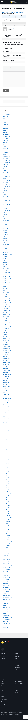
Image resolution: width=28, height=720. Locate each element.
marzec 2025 (6, 148)
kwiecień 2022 (6, 218)
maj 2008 (5, 551)
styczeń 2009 (6, 535)
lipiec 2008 (5, 547)
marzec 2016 (6, 364)
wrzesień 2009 (6, 519)
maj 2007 (5, 573)
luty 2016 (5, 366)
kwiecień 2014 (6, 410)
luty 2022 (5, 222)
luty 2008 (5, 557)
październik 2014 (7, 398)
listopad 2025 (6, 132)
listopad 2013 (6, 420)
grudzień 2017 (6, 322)
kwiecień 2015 (6, 386)
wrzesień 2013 (6, 424)
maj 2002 (5, 625)
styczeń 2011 (6, 488)
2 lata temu (11, 16)
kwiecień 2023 (6, 194)
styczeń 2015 (6, 392)
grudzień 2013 (6, 418)
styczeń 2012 (6, 464)
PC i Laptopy (17, 667)
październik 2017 (7, 326)
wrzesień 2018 (6, 304)
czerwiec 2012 (6, 454)
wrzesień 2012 (6, 448)
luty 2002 (5, 629)
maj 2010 (5, 504)
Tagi (21, 714)
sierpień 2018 (6, 306)
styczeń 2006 (6, 583)
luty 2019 (5, 294)
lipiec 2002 (5, 621)
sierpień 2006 (6, 579)
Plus (2, 685)
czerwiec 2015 (6, 382)
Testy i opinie (17, 656)
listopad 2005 (6, 585)
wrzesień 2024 (6, 160)
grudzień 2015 (6, 370)
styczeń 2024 (6, 176)
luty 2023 (5, 198)
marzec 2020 (6, 268)
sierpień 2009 (6, 522)
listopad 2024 (6, 156)
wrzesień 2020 (6, 256)
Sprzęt (17, 653)
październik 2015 (7, 374)
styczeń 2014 (6, 416)
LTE (2, 690)
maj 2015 (5, 384)
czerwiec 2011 (6, 478)
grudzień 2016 (6, 346)
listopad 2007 (6, 563)
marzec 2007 (6, 575)
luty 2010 (5, 510)
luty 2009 (5, 533)
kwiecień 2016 (6, 362)
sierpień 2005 (6, 591)
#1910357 (22, 25)
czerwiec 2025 (6, 142)
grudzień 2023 (6, 178)
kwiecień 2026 (6, 122)
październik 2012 (7, 446)
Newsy (3, 653)
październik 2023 (7, 182)
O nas (2, 714)
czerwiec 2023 (6, 190)
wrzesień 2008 (6, 543)
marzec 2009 (6, 531)
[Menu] (2, 1)
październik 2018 (7, 302)
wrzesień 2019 (6, 280)
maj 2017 (5, 336)
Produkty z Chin (18, 672)
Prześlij (6, 90)
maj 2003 (5, 609)
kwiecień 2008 (6, 553)
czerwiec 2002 (6, 623)
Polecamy (3, 658)
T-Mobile (3, 683)
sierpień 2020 (6, 258)
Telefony (16, 658)
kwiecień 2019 (6, 290)
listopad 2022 (6, 204)
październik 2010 (7, 494)
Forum (7, 12)
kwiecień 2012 (6, 458)
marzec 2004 (6, 603)
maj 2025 (5, 144)
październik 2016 (7, 350)
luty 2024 (5, 174)
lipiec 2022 (5, 212)
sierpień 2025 (6, 138)
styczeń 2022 (6, 224)
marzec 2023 (6, 196)
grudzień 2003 (6, 605)
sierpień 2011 (6, 474)
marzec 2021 (6, 244)
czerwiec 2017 (6, 334)
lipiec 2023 (5, 188)
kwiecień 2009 (6, 529)
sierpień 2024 (6, 162)
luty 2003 (5, 611)
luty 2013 (5, 438)
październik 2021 (7, 230)
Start (3, 12)
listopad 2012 (6, 444)
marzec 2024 (6, 172)
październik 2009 (7, 518)
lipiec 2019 (5, 284)
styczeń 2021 (6, 248)
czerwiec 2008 (6, 549)
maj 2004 (5, 601)
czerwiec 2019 (6, 286)
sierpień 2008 (6, 545)
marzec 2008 (6, 555)
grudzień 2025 (6, 130)
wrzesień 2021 (6, 232)
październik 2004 (7, 597)
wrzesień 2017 (6, 328)
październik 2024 (7, 158)
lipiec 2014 (5, 404)
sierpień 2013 (6, 426)
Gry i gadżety (19, 12)
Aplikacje (3, 704)
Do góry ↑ (3, 718)
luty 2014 (5, 414)
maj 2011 (5, 480)
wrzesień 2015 (6, 376)
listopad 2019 (6, 276)
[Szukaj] (25, 1)
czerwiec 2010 (6, 502)
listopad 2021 (6, 228)
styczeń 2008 (6, 559)
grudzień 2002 (6, 613)
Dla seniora (17, 663)
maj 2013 (5, 432)
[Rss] (2, 649)
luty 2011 (5, 486)
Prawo (16, 688)
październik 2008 (7, 541)
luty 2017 (5, 342)
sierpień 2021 (6, 234)
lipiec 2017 (5, 332)
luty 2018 (5, 318)
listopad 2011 (6, 468)
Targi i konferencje (19, 683)
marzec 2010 (6, 508)
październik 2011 (7, 470)
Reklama (16, 692)
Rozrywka (12, 12)
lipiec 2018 (5, 308)
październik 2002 (7, 617)
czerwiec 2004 (6, 599)
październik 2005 (7, 587)
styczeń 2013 (6, 440)
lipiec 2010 (5, 500)
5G (2, 688)
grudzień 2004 (6, 593)
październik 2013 (7, 422)
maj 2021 (5, 240)
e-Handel (17, 690)
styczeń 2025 (6, 152)
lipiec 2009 (5, 523)
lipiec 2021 (5, 236)
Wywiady (17, 685)
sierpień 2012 (6, 450)
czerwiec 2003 (6, 607)
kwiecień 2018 (6, 314)
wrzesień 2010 (6, 496)
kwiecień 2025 (6, 146)
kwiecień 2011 (6, 482)
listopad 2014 (6, 396)
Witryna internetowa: (8, 60)
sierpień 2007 (6, 569)
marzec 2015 (6, 388)
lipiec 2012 (5, 452)
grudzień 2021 (6, 226)
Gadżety (16, 669)
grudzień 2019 (6, 274)
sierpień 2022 (6, 210)
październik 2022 (7, 206)
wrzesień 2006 (6, 577)
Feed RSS (3, 716)
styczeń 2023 (6, 200)
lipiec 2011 (5, 476)
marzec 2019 (6, 292)
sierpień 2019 (6, 282)
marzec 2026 (6, 124)
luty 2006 (5, 581)
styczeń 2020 (6, 272)
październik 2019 (7, 278)
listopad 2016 (6, 348)
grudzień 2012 (6, 442)
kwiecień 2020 (6, 266)
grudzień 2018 (6, 298)
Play (2, 681)
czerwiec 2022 (6, 214)
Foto (2, 706)
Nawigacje (17, 665)
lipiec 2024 (5, 164)
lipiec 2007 (5, 571)
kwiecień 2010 (6, 506)
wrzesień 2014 (6, 400)
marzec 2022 (6, 220)
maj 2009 (5, 527)
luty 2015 (5, 390)
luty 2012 (5, 462)
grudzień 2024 (6, 154)
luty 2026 (5, 126)
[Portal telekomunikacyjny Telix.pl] (14, 2)
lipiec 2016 (5, 356)
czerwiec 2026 (6, 118)
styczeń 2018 (6, 320)
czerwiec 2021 (6, 238)
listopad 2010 (6, 492)
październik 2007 (7, 565)
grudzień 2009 (6, 514)
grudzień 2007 (6, 561)
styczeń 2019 (6, 296)
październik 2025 (7, 134)
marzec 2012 (6, 460)
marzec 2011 (6, 484)
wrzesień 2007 (6, 567)
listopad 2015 (6, 372)
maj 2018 (5, 312)
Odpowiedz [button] (17, 25)
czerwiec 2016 (6, 358)
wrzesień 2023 (6, 184)
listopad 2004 (6, 595)
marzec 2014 (6, 412)
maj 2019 (5, 288)
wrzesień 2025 (6, 136)
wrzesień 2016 (6, 352)
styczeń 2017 (6, 344)
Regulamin (16, 714)
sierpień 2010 (6, 498)
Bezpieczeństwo (4, 699)
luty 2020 (5, 270)
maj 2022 (5, 216)
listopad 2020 (6, 252)
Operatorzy (4, 676)
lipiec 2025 (5, 140)
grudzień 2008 (6, 537)
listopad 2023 (6, 180)
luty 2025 (5, 150)
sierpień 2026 (6, 114)
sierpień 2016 (6, 354)
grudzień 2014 (6, 394)
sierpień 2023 (6, 186)
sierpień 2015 (6, 378)
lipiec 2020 (5, 260)
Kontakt (6, 714)
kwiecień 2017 (6, 338)
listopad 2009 (6, 515)
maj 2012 (5, 456)
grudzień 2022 (6, 202)
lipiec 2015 (5, 380)
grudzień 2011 (6, 466)
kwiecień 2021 (6, 242)
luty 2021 (5, 246)
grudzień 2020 (6, 250)
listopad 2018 (6, 300)
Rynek (16, 676)
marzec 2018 (6, 316)
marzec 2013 (6, 436)
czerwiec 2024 (6, 166)
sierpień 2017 (6, 330)
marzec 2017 (6, 340)
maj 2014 (5, 408)
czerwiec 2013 (6, 430)
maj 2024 (5, 168)
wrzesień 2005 (6, 589)
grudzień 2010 (6, 490)
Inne (2, 696)
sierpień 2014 (6, 402)
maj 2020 (5, 264)
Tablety (16, 660)
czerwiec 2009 (6, 526)
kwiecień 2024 (6, 170)
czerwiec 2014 (6, 406)
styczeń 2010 (6, 512)
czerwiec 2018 (6, 310)
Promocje (3, 656)
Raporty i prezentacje (19, 679)
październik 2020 (7, 254)
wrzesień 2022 (6, 208)
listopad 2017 (6, 324)
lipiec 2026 (5, 116)
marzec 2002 (6, 627)
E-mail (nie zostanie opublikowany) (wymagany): (12, 56)
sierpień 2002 (6, 619)
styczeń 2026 (6, 128)
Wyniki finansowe (18, 681)
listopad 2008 (6, 539)
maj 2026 (5, 120)
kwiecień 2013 (6, 434)
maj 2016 (5, 360)
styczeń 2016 (6, 368)
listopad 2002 (6, 615)
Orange (2, 679)
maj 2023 (5, 192)
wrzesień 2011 (6, 472)
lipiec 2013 (5, 428)
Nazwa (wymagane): (8, 51)
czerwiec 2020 (6, 262)
